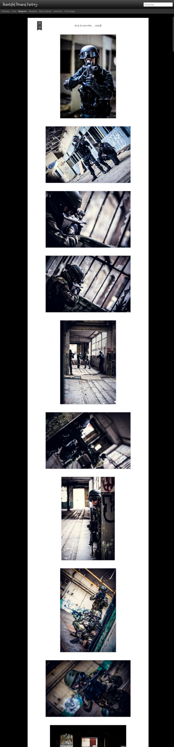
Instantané (58, 11)
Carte (14, 11)
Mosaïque (33, 11)
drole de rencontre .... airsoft (88, 26)
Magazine (22, 11)
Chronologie (69, 11)
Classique (5, 11)
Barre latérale (45, 11)
